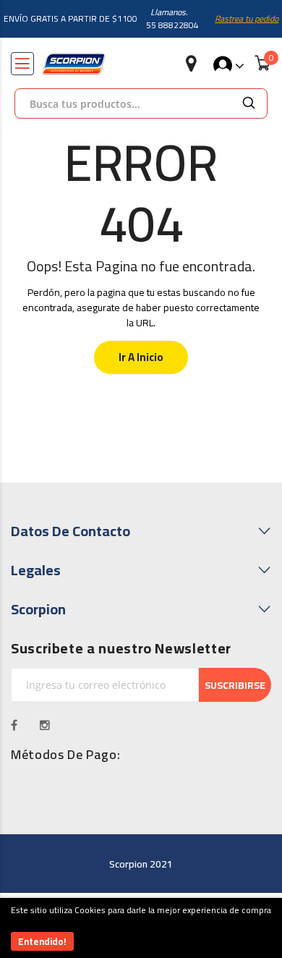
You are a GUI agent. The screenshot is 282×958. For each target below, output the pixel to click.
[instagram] (45, 725)
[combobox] (123, 103)
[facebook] (14, 725)
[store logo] (73, 64)
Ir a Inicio (141, 357)
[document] (141, 928)
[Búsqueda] (249, 103)
